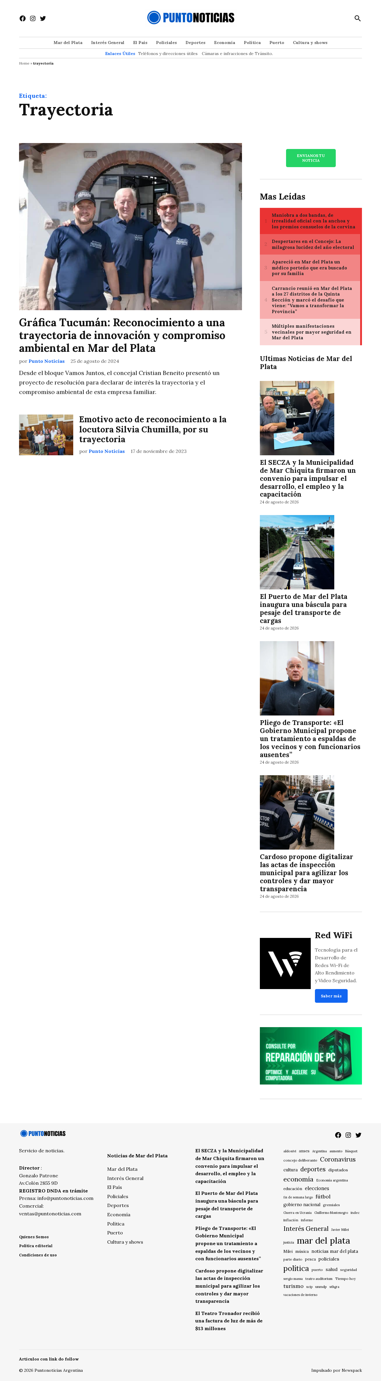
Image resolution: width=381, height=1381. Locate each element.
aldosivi (289, 1151)
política (296, 1268)
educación (292, 1188)
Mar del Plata (68, 42)
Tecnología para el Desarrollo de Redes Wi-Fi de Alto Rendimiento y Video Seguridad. (336, 965)
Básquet (351, 1151)
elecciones (317, 1188)
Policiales (166, 42)
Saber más (331, 996)
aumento (336, 1151)
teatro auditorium (318, 1279)
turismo (293, 1286)
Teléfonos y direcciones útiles (168, 53)
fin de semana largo (298, 1197)
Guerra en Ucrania (297, 1213)
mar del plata (323, 1240)
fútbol (323, 1196)
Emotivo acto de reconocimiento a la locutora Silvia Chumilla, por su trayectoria (153, 429)
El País (140, 42)
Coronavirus (338, 1159)
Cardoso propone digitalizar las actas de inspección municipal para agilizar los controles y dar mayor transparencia (306, 872)
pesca (310, 1259)
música (302, 1251)
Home (24, 63)
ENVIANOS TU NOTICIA (311, 158)
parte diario (292, 1259)
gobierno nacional (301, 1204)
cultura (290, 1170)
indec (355, 1212)
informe (307, 1220)
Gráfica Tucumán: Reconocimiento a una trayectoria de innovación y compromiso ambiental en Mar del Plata (122, 335)
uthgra (334, 1287)
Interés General (107, 42)
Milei (288, 1251)
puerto (317, 1269)
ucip (309, 1287)
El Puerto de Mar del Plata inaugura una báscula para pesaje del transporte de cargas (303, 608)
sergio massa (293, 1279)
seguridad (348, 1269)
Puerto (276, 42)
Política (252, 42)
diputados (338, 1170)
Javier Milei (340, 1230)
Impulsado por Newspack (336, 1370)
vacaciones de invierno (300, 1295)
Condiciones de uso (38, 1255)
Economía (224, 42)
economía (298, 1179)
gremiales (331, 1205)
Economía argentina (332, 1180)
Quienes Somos (34, 1236)
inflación (290, 1220)
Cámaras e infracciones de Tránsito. (237, 53)
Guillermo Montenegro (331, 1213)
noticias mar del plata (334, 1251)
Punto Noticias (47, 361)
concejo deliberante (300, 1160)
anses (304, 1151)
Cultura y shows (310, 42)
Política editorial (35, 1245)
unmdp (321, 1286)
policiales (328, 1259)
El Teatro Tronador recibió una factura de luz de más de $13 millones (229, 1320)
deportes (313, 1169)
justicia (288, 1242)
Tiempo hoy (345, 1278)
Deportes (195, 42)
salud (332, 1269)
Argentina (319, 1151)
